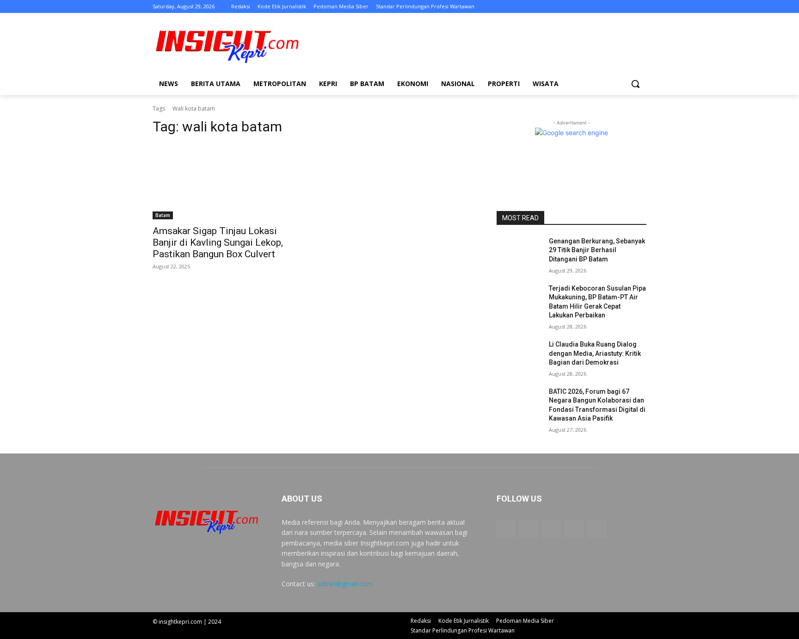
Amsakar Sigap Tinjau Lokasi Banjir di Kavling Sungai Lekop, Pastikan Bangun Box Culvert (218, 242)
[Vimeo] (628, 6)
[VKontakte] (597, 529)
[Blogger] (506, 529)
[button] (635, 84)
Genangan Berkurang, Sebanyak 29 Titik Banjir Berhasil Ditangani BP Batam (597, 250)
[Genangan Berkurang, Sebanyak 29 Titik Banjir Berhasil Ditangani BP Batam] (519, 252)
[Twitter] (615, 6)
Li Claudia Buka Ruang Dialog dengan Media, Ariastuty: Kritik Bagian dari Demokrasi (595, 353)
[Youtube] (641, 6)
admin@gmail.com (345, 583)
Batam (162, 215)
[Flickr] (551, 529)
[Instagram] (602, 6)
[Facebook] (589, 6)
